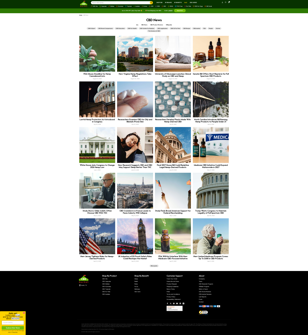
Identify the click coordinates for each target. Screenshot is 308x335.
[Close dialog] (24, 313)
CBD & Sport (91, 28)
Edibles (112, 6)
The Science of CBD (154, 31)
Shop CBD (159, 2)
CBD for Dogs (199, 6)
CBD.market (196, 28)
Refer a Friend (203, 289)
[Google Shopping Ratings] (182, 308)
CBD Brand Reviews (205, 291)
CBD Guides (193, 2)
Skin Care (137, 291)
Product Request (172, 284)
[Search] (151, 2)
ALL (137, 25)
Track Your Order (172, 279)
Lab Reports (202, 297)
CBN (158, 6)
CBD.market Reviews (205, 294)
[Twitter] (170, 304)
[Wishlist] (225, 2)
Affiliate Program (204, 286)
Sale (185, 2)
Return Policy (171, 289)
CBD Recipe (186, 28)
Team (200, 281)
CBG (152, 6)
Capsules (104, 6)
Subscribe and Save (173, 281)
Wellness (137, 289)
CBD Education (120, 28)
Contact (201, 302)
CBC (164, 6)
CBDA (171, 6)
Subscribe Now (13, 328)
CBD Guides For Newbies (147, 28)
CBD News (144, 25)
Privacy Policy (171, 297)
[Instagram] (177, 304)
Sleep (136, 279)
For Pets (188, 6)
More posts (154, 266)
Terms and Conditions (173, 294)
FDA (204, 28)
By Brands (168, 2)
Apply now (180, 10)
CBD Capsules (106, 281)
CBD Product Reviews (156, 25)
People (211, 28)
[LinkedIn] (180, 304)
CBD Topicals (106, 289)
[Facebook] (167, 304)
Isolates (137, 6)
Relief (136, 281)
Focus (136, 286)
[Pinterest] (174, 304)
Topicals (129, 6)
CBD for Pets (106, 291)
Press (200, 299)
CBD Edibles (106, 284)
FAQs (168, 291)
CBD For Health (132, 28)
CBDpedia (169, 25)
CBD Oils (95, 6)
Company (202, 279)
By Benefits (178, 2)
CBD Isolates (106, 294)
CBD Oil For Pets (175, 28)
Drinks (145, 6)
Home (80, 15)
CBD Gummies (106, 286)
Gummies (120, 6)
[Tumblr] (183, 304)
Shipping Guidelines (172, 286)
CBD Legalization (162, 28)
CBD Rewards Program (206, 284)
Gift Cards (209, 6)
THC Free (179, 6)
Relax (136, 284)
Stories (218, 28)
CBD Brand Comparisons (105, 28)
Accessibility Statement (174, 299)
